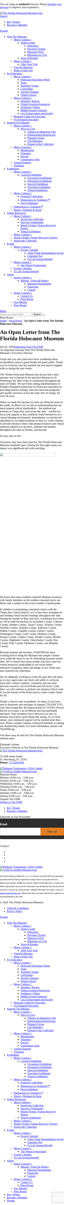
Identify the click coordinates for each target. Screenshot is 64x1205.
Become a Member (17, 25)
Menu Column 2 (22, 61)
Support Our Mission (18, 122)
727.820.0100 (16, 762)
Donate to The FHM (11, 802)
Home (3, 320)
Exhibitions (13, 168)
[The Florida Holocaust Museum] (21, 13)
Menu (3, 311)
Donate (4, 30)
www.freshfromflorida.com (10, 893)
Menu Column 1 (22, 39)
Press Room (15, 320)
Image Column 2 (23, 292)
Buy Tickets (13, 21)
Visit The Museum (17, 36)
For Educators (14, 73)
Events (10, 243)
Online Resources (16, 213)
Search (3, 16)
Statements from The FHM (28, 346)
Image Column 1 (23, 277)
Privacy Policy (15, 911)
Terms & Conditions (18, 908)
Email (3, 824)
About (10, 274)
